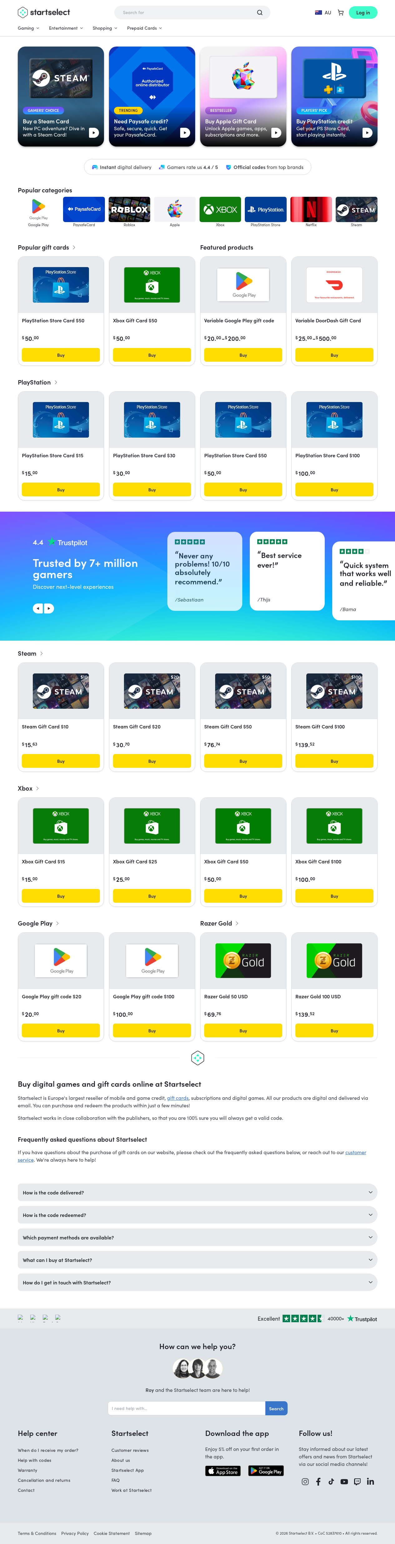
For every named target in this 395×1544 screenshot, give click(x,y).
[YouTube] (344, 1481)
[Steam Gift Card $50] (243, 691)
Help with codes (35, 1460)
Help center (37, 1433)
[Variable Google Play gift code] (243, 285)
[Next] (49, 608)
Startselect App (127, 1470)
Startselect (129, 1433)
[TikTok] (331, 1481)
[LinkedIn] (370, 1481)
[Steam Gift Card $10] (61, 691)
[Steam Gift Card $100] (334, 691)
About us (120, 1460)
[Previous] (38, 608)
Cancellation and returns (44, 1480)
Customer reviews (130, 1450)
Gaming (26, 28)
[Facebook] (318, 1481)
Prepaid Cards (142, 28)
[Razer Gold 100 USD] (334, 960)
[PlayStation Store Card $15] (61, 420)
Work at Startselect (131, 1490)
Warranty (27, 1470)
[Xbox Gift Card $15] (61, 826)
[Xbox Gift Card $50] (152, 285)
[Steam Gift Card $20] (152, 691)
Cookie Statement (112, 1533)
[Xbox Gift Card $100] (334, 826)
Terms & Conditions (37, 1533)
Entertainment (63, 28)
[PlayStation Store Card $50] (61, 285)
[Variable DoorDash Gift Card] (334, 285)
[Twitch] (357, 1481)
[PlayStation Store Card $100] (334, 420)
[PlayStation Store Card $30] (152, 420)
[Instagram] (305, 1481)
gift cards (178, 1098)
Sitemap (143, 1533)
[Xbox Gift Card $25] (152, 826)
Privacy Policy (75, 1533)
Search (276, 1408)
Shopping (102, 28)
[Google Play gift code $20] (61, 961)
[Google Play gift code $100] (152, 961)
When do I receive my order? (48, 1450)
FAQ (115, 1480)
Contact (26, 1490)
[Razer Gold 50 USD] (243, 960)
